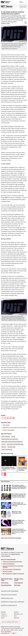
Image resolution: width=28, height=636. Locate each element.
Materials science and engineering (10, 439)
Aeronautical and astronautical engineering (12, 441)
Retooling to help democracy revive (16, 512)
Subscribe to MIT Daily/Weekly (9, 591)
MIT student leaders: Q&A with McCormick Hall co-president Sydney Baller (19, 495)
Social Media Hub (5, 633)
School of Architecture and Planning (12, 561)
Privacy (2, 631)
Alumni (2, 617)
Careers (16, 630)
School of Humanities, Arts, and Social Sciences (13, 566)
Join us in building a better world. (10, 622)
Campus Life (4, 615)
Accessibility (8, 631)
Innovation (3, 614)
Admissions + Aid (18, 614)
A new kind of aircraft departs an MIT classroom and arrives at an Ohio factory (19, 531)
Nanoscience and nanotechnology (15, 444)
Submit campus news (7, 598)
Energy (13, 436)
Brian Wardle (6, 425)
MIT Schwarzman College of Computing (13, 573)
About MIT (16, 617)
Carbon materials (6, 436)
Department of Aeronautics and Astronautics (15, 427)
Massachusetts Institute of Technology (10, 626)
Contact (21, 630)
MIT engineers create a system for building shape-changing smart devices (19, 487)
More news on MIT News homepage (11, 538)
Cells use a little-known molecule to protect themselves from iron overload (18, 522)
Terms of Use (4, 582)
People (12, 630)
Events (8, 630)
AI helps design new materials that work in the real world (19, 504)
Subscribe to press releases (9, 594)
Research (4, 447)
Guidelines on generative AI (9, 605)
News (15, 615)
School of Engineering (8, 430)
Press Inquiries (18, 582)
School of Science (7, 571)
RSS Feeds (17, 585)
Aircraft (3, 444)
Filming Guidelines (6, 585)
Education (3, 612)
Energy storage (11, 447)
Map (5, 630)
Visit (2, 630)
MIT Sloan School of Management (12, 569)
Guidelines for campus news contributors (12, 601)
